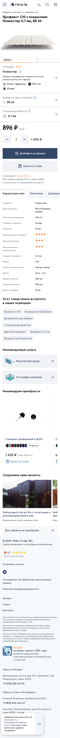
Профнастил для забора (18, 318)
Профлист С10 (12, 311)
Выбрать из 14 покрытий (27, 78)
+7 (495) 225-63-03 (13, 683)
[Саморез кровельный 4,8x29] (27, 432)
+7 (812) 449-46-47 (14, 703)
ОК (39, 724)
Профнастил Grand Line (38, 311)
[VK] (5, 572)
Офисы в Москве (12, 669)
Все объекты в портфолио (22, 530)
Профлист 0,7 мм (40, 331)
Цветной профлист (15, 331)
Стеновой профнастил (17, 325)
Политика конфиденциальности (21, 589)
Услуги (6, 604)
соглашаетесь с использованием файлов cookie (15, 722)
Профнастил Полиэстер (18, 338)
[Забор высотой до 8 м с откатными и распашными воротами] (27, 502)
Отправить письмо (13, 564)
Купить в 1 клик (19, 461)
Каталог (7, 598)
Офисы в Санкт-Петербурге (19, 692)
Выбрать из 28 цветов (30, 100)
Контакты (8, 610)
